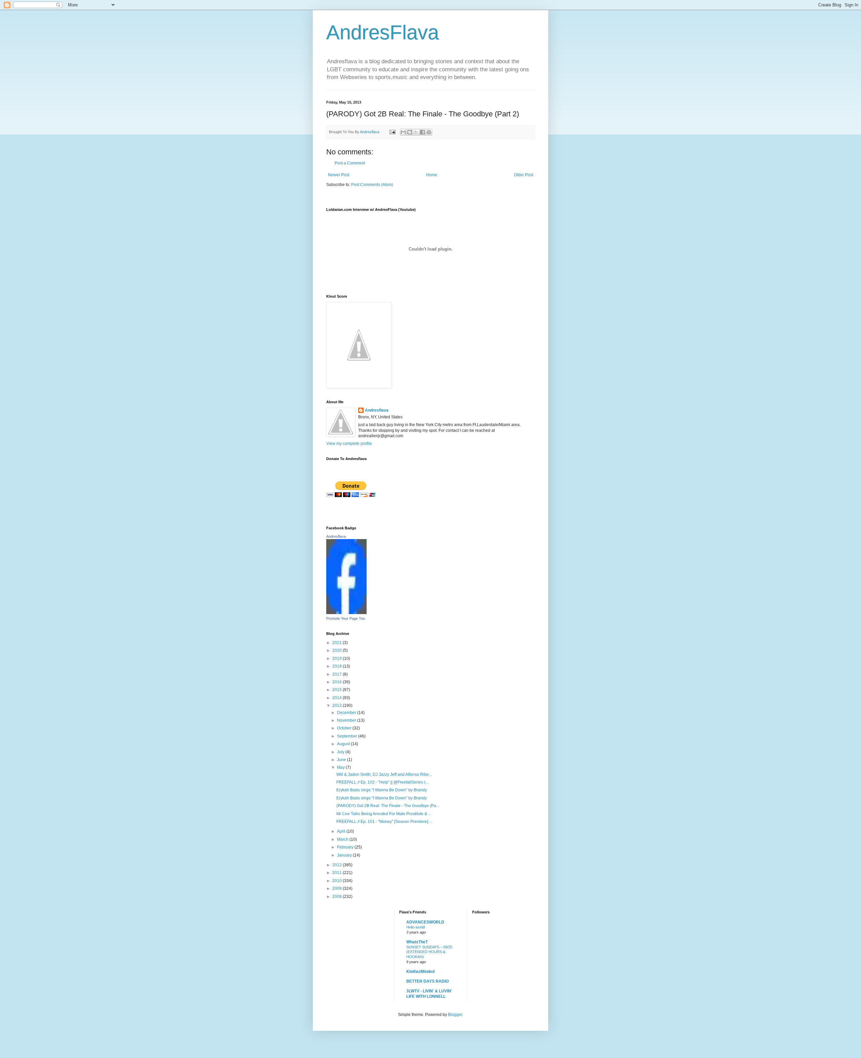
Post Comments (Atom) (372, 184)
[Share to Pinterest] (428, 132)
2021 (337, 642)
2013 (337, 705)
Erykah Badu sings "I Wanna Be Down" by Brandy (381, 790)
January (345, 855)
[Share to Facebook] (422, 132)
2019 (337, 658)
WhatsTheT (417, 942)
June (342, 759)
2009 (337, 888)
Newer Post (338, 175)
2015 (337, 689)
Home (431, 175)
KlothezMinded (420, 971)
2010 (337, 880)
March (343, 839)
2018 (337, 666)
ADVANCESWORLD (425, 922)
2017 (337, 674)
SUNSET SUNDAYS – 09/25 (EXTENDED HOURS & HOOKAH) (429, 952)
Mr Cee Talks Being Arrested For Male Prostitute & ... (383, 813)
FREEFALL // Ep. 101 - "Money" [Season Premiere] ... (384, 821)
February (345, 847)
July (341, 752)
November (347, 720)
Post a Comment (350, 163)
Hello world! (415, 927)
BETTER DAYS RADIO (427, 981)
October (344, 728)
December (347, 712)
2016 (337, 682)
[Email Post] (392, 132)
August (344, 744)
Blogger (455, 1014)
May (341, 767)
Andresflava (376, 410)
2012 (337, 865)
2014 (337, 697)
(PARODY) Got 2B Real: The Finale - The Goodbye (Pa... (387, 805)
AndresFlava (382, 32)
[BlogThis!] (409, 132)
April (341, 831)
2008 (337, 896)
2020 (337, 650)
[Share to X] (416, 132)
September (347, 736)
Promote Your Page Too (345, 618)
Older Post (523, 175)
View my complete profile (349, 443)
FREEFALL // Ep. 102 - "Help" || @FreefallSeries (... (382, 782)
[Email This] (403, 132)
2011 (337, 872)
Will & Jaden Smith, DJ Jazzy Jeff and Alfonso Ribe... (384, 774)
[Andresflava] (346, 612)
